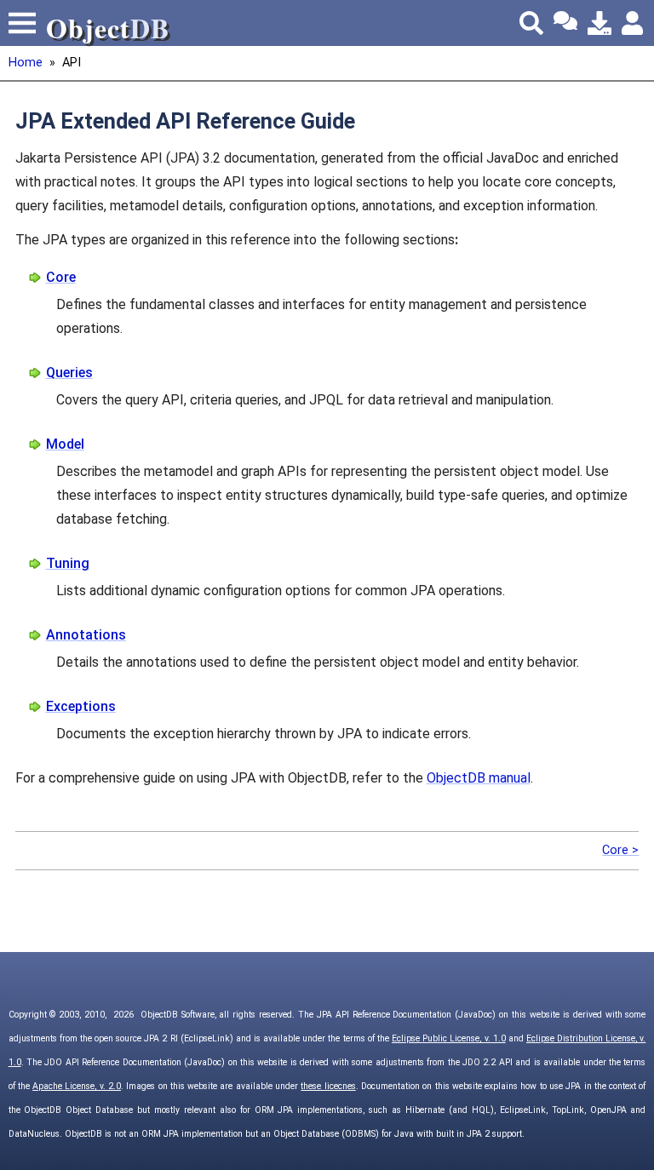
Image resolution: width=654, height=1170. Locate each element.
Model (65, 444)
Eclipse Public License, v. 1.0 (449, 1038)
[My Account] (633, 23)
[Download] (599, 23)
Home (26, 62)
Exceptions (81, 706)
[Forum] (565, 23)
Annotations (86, 635)
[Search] (531, 23)
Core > (620, 850)
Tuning (67, 563)
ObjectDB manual (479, 778)
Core (61, 277)
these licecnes (328, 1086)
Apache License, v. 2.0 (76, 1086)
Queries (69, 372)
